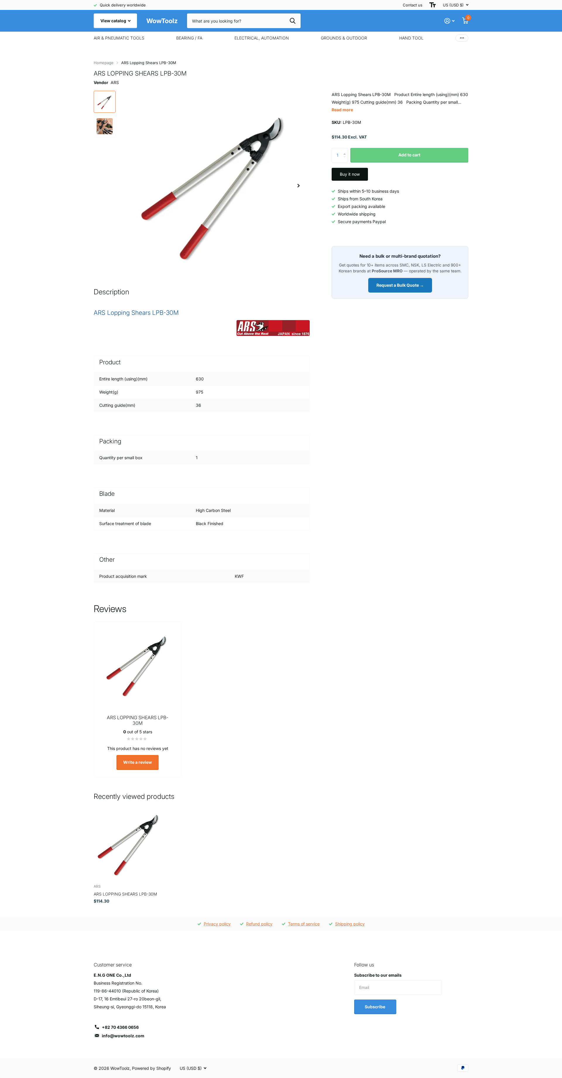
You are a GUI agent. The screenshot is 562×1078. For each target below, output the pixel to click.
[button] (298, 185)
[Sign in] (449, 21)
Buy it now (350, 174)
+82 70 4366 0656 (120, 1027)
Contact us (412, 5)
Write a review (137, 762)
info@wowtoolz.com (123, 1035)
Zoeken (293, 20)
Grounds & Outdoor (344, 37)
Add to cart (409, 154)
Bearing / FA (189, 37)
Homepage (104, 62)
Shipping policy (350, 923)
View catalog (113, 20)
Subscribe (375, 1006)
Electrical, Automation (261, 37)
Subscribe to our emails (378, 975)
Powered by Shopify (151, 1068)
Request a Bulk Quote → (400, 285)
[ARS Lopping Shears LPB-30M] (129, 843)
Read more (342, 109)
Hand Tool (411, 37)
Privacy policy (217, 923)
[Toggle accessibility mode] (432, 5)
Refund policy (259, 923)
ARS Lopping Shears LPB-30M (125, 893)
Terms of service (304, 923)
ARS (115, 82)
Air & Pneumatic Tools (119, 37)
